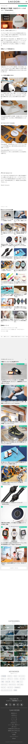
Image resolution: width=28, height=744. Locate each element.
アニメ (14, 681)
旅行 (16, 327)
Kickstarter (7, 185)
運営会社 (14, 738)
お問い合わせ (14, 726)
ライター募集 (14, 732)
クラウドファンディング (5, 329)
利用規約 (14, 734)
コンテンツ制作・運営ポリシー (14, 724)
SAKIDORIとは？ (14, 722)
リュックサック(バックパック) (7, 690)
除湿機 (15, 690)
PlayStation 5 (17, 687)
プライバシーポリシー (14, 736)
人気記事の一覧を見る (14, 568)
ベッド (2, 12)
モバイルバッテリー (11, 12)
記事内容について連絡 (4, 206)
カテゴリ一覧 (14, 717)
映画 (3, 681)
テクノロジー (3, 331)
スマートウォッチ (12, 684)
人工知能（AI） (13, 329)
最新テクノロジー (22, 5)
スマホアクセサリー (20, 329)
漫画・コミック (19, 681)
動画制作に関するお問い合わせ (14, 730)
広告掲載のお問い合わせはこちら (7, 359)
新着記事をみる (14, 713)
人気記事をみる (14, 715)
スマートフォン (4, 684)
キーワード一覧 (14, 719)
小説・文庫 (8, 681)
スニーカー (4, 687)
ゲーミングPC (20, 684)
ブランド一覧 (14, 721)
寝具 (7, 331)
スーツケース (10, 687)
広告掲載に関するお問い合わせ (14, 728)
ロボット (5, 12)
